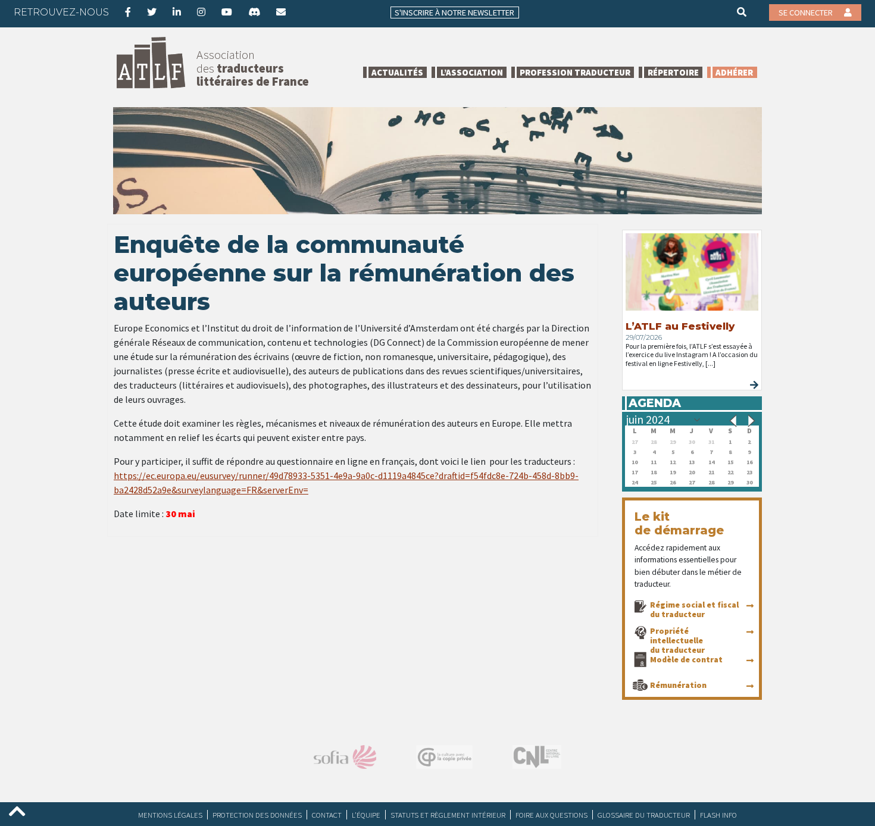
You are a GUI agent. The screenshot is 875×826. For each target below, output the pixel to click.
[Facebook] (128, 12)
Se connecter (807, 12)
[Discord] (254, 12)
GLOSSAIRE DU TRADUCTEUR (644, 814)
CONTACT (327, 814)
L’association (471, 72)
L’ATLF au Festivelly (680, 326)
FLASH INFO (718, 814)
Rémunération (678, 685)
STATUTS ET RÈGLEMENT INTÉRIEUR (447, 814)
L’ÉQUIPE (366, 814)
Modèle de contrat (686, 659)
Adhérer (734, 72)
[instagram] (201, 12)
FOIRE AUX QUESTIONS (551, 814)
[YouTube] (226, 12)
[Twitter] (152, 12)
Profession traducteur (575, 72)
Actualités (397, 72)
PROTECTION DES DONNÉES (257, 814)
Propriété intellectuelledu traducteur (677, 640)
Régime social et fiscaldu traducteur (694, 609)
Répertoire (673, 72)
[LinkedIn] (177, 12)
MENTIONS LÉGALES (170, 814)
